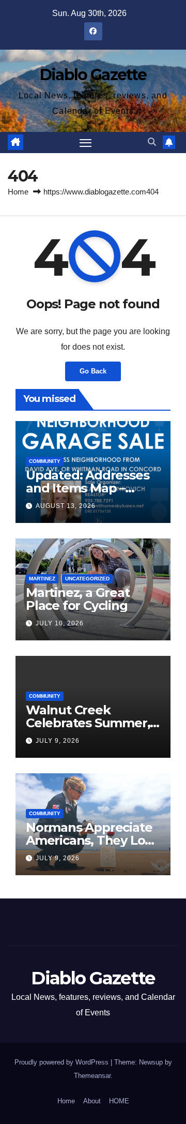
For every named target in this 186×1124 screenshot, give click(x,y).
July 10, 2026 (60, 623)
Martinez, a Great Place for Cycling (78, 599)
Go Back (93, 371)
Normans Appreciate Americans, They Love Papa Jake (92, 840)
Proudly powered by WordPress (62, 1062)
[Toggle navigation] (85, 143)
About (92, 1101)
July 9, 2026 (58, 740)
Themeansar (92, 1076)
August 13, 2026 (66, 505)
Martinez (42, 578)
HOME (119, 1101)
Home (18, 191)
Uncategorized (87, 578)
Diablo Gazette (93, 74)
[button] (152, 142)
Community (44, 461)
